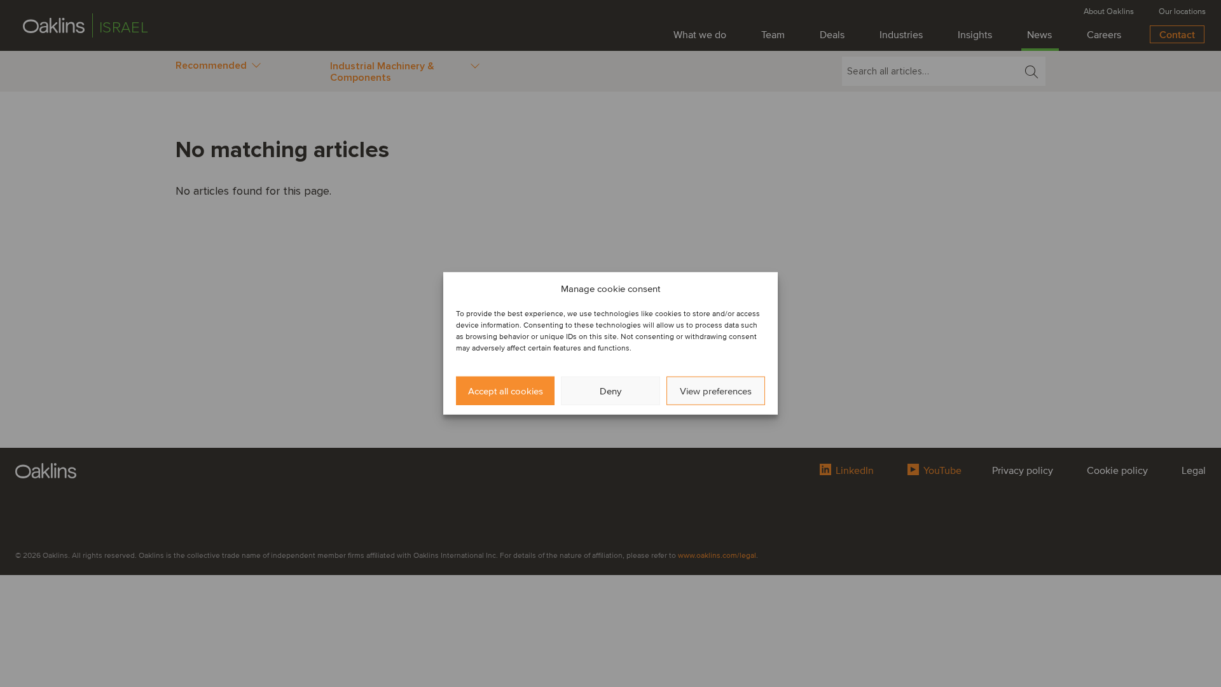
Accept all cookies (505, 391)
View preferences (716, 391)
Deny (610, 391)
